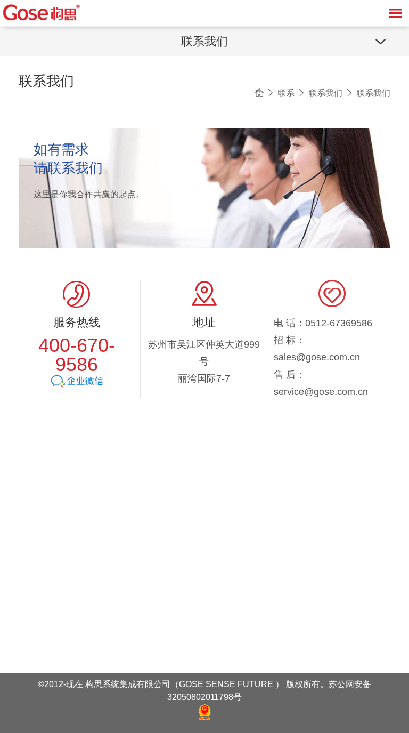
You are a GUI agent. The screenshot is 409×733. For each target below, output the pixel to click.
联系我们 (325, 93)
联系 (286, 93)
